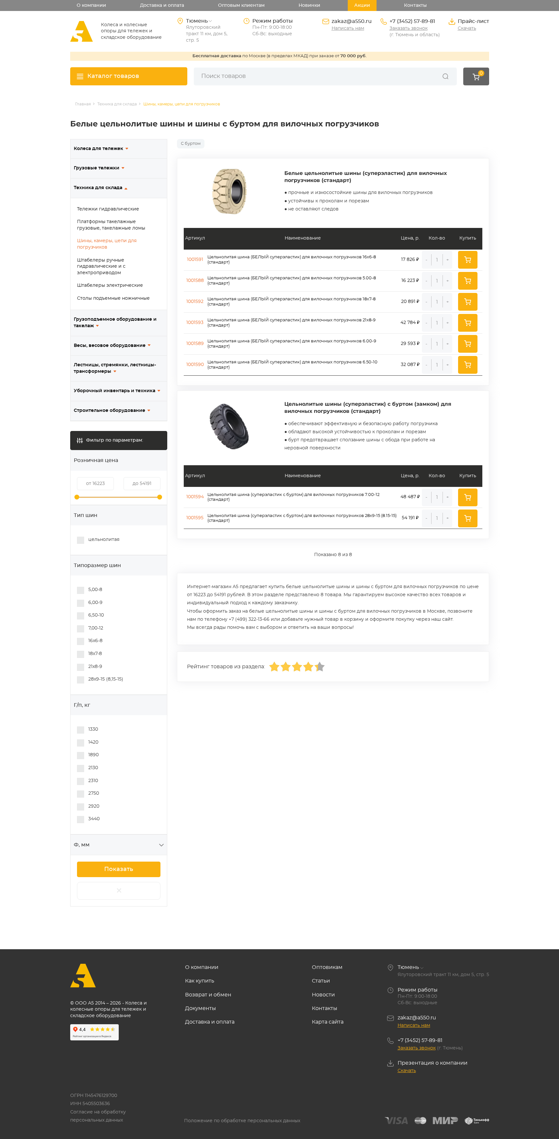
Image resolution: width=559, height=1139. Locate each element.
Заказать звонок (408, 28)
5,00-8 (95, 589)
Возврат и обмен (208, 994)
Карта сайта (328, 1022)
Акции (362, 5)
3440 (94, 819)
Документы (200, 1008)
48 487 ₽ (410, 497)
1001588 (195, 280)
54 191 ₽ (410, 518)
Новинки (309, 5)
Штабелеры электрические (110, 285)
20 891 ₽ (410, 301)
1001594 (195, 497)
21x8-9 (95, 666)
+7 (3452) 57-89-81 (412, 21)
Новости (323, 994)
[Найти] (445, 76)
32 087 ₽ (410, 364)
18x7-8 (95, 653)
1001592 (194, 301)
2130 (93, 768)
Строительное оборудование (109, 410)
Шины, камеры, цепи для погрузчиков (107, 244)
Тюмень (408, 967)
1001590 (195, 364)
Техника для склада (98, 188)
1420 (93, 742)
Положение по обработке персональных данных (242, 1121)
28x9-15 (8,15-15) (105, 679)
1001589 (195, 343)
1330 (93, 729)
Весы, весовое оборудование (110, 345)
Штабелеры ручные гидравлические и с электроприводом (101, 266)
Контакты (415, 5)
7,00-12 (95, 628)
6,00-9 (95, 602)
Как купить (199, 980)
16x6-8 (95, 641)
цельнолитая (103, 539)
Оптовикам (327, 967)
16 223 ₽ (410, 280)
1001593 (194, 322)
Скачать (467, 28)
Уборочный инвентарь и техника (114, 391)
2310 (93, 781)
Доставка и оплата (162, 5)
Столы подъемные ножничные (113, 298)
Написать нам (348, 28)
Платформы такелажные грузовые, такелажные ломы (111, 225)
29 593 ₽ (410, 343)
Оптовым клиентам (241, 5)
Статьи (321, 980)
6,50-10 (96, 615)
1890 (93, 755)
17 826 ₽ (410, 259)
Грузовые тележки (96, 168)
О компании (91, 5)
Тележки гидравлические (108, 209)
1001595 (194, 518)
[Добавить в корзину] (467, 260)
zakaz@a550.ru (352, 21)
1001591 (195, 259)
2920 (93, 806)
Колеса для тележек (98, 148)
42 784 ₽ (410, 322)
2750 (93, 793)
